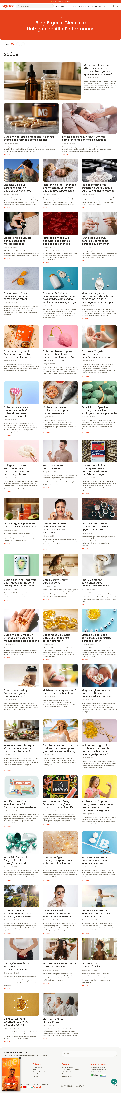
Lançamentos (96, 6)
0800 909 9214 (67, 1072)
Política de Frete (96, 1072)
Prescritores (37, 1074)
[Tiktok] (40, 1087)
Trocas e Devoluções (98, 1068)
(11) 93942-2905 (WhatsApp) (71, 1070)
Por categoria (60, 6)
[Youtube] (37, 1087)
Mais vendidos (84, 6)
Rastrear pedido (67, 1076)
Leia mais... (87, 93)
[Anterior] (18, 44)
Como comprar (67, 1074)
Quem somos (37, 1068)
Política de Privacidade (98, 1070)
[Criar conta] (114, 1054)
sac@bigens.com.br (68, 1068)
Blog (34, 1070)
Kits (105, 6)
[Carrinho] (118, 6)
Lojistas (35, 1076)
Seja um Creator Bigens (40, 1072)
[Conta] (113, 6)
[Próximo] (23, 44)
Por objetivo (72, 6)
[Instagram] (33, 1087)
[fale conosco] (114, 1082)
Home (57, 18)
